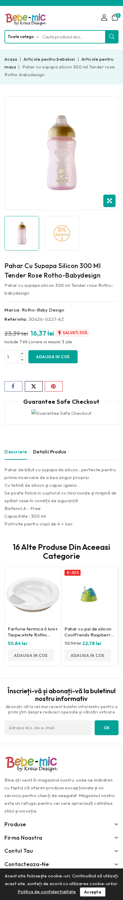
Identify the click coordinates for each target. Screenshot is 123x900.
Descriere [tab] (15, 452)
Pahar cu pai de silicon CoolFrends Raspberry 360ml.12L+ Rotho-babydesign (88, 637)
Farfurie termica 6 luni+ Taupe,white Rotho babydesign (33, 635)
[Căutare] (112, 36)
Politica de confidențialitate (47, 891)
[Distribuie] (13, 386)
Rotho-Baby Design (43, 310)
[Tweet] (33, 386)
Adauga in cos (53, 356)
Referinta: (15, 319)
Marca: (12, 310)
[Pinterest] (53, 386)
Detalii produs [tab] (49, 452)
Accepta (93, 892)
